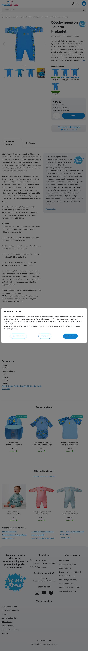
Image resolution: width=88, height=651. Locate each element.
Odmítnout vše (18, 336)
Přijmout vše (70, 336)
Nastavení (45, 336)
